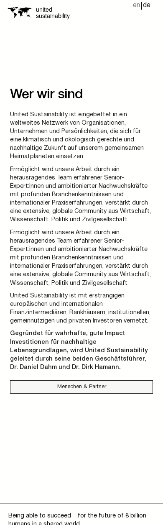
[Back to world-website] (19, 12)
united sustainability (53, 12)
